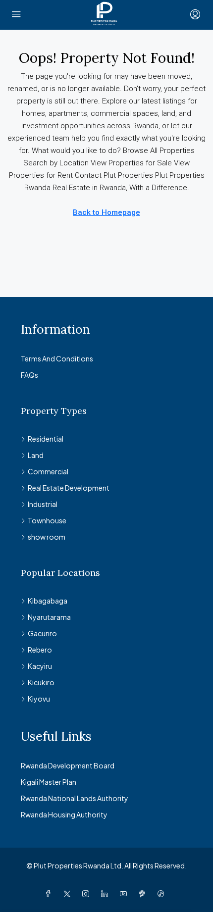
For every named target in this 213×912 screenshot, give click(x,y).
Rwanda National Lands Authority (74, 798)
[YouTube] (125, 893)
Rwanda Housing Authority (64, 814)
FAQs (29, 374)
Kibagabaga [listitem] (47, 600)
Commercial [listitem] (48, 471)
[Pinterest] (144, 893)
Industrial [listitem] (42, 504)
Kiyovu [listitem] (39, 698)
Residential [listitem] (45, 438)
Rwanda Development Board (67, 765)
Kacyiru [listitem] (40, 665)
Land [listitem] (36, 455)
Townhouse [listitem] (47, 520)
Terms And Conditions (57, 358)
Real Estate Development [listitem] (68, 487)
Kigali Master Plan (48, 781)
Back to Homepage (106, 212)
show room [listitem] (46, 536)
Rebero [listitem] (40, 649)
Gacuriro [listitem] (42, 633)
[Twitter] (68, 893)
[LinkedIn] (106, 893)
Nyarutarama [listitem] (49, 616)
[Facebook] (50, 893)
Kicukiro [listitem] (41, 682)
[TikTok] (163, 893)
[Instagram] (87, 893)
